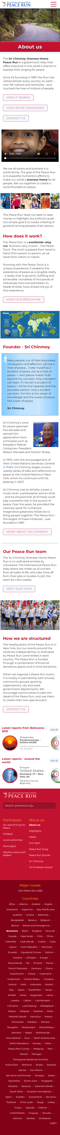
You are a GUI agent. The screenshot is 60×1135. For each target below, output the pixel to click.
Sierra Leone (31, 1080)
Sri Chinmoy (36, 861)
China (50, 936)
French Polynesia (18, 968)
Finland (38, 963)
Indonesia (36, 984)
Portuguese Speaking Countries (30, 1059)
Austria (30, 914)
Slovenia (26, 1086)
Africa (12, 904)
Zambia (30, 1118)
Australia (18, 914)
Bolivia (15, 925)
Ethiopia (31, 957)
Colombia (11, 941)
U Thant (8, 467)
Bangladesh (18, 920)
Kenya (49, 989)
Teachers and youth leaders (14, 854)
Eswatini (18, 957)
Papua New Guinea (19, 1048)
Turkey (51, 1102)
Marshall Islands (18, 1016)
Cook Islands (27, 941)
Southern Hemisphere (39, 1091)
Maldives (38, 1011)
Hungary (49, 979)
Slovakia (13, 1086)
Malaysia (25, 1011)
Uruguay (33, 1113)
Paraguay (38, 1048)
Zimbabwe (45, 1118)
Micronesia (18, 1022)
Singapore (47, 1080)
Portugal (37, 1054)
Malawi (12, 1011)
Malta (50, 1011)
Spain (9, 1097)
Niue (27, 1038)
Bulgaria (37, 930)
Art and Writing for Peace (14, 826)
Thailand (11, 1102)
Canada (12, 936)
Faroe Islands (15, 963)
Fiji (28, 963)
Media (32, 836)
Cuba (53, 941)
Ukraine (42, 1107)
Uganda (30, 1107)
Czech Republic (29, 947)
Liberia (28, 1000)
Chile (40, 936)
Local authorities (12, 839)
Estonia (49, 952)
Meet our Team (19, 588)
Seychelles (14, 1080)
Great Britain (17, 973)
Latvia (50, 995)
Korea (23, 995)
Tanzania (51, 1097)
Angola (48, 904)
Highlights (35, 830)
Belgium (45, 920)
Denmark (47, 947)
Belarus (32, 920)
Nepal (28, 1032)
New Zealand (13, 1038)
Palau (48, 1043)
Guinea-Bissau (32, 979)
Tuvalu (18, 1107)
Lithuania (12, 1005)
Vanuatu (47, 1113)
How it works (18, 97)
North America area (45, 1038)
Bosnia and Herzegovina (36, 925)
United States (17, 1113)
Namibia (17, 1032)
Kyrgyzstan (36, 995)
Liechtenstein (43, 1000)
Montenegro (29, 1027)
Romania (27, 1064)
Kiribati (12, 995)
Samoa (22, 1070)
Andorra (36, 904)
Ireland (49, 984)
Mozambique (46, 1027)
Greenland (46, 973)
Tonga (40, 1102)
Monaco (45, 1022)
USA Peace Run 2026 (30, 890)
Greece (32, 973)
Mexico (49, 1016)
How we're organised (25, 107)
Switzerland (35, 1097)
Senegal (39, 1075)
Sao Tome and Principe (19, 1075)
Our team (34, 842)
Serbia (52, 1075)
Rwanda (51, 1064)
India (23, 984)
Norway (37, 1043)
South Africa (17, 1091)
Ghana (49, 968)
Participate (9, 846)
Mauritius (35, 1016)
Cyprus (13, 947)
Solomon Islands (44, 1086)
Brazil (25, 930)
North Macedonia (19, 1043)
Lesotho (15, 1000)
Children (8, 833)
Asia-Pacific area (46, 909)
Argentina (27, 909)
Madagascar (47, 1005)
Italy (11, 989)
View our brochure (23, 299)
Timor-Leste (26, 1102)
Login (53, 1122)
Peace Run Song (38, 849)
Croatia (42, 941)
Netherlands (43, 1032)
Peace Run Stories (39, 855)
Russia (39, 1064)
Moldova (32, 1022)
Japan (21, 989)
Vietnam (18, 1118)
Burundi (50, 930)
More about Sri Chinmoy (27, 531)
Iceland (12, 984)
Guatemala (14, 979)
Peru (50, 1048)
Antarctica (12, 909)
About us (34, 824)
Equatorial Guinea (31, 952)
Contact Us (15, 118)
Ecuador (13, 952)
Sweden (20, 1097)
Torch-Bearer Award (40, 867)
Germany (36, 968)
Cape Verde (27, 936)
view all (54, 729)
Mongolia (12, 1027)
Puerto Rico (11, 1064)
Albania (23, 904)
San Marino (36, 1070)
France (50, 963)
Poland (24, 1054)
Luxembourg (29, 1005)
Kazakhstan (35, 989)
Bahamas (43, 914)
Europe (44, 957)
